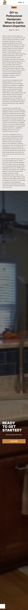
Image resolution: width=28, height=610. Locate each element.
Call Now (14, 441)
